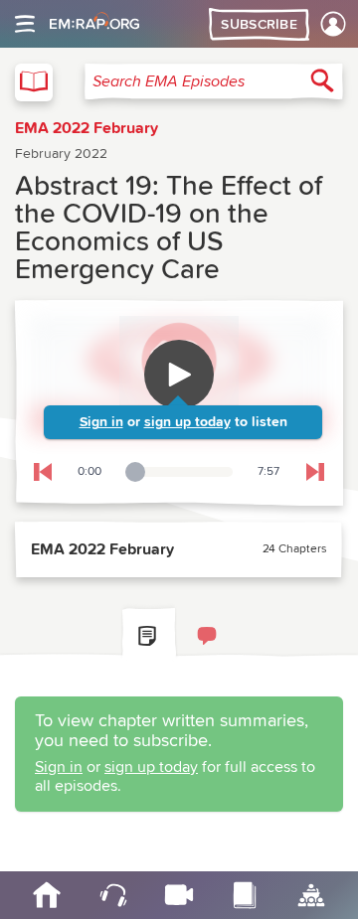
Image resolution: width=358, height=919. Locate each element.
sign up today (187, 422)
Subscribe (259, 25)
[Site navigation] (25, 24)
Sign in (101, 422)
